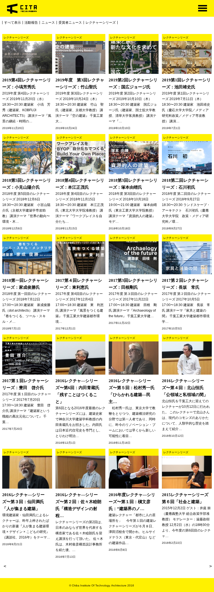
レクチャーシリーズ (101, 23)
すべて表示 (12, 23)
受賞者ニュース (70, 23)
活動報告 (31, 23)
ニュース (48, 23)
